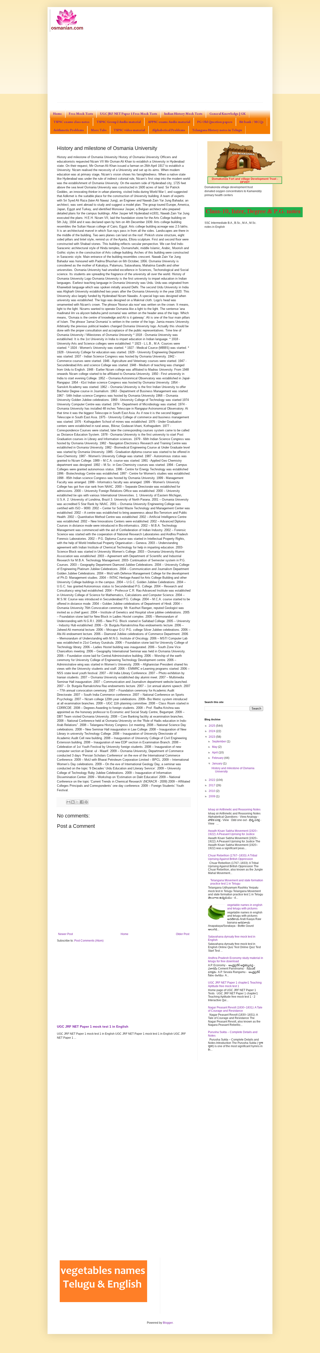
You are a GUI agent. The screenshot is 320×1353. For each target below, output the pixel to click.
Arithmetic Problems (68, 130)
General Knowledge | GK (227, 113)
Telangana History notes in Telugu (217, 130)
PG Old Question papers (214, 122)
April (215, 752)
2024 (212, 731)
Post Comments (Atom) (89, 940)
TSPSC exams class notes (71, 122)
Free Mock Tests (81, 113)
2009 (212, 796)
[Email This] (68, 802)
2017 (212, 785)
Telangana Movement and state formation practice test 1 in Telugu (236, 882)
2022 (212, 780)
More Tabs (99, 130)
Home (57, 113)
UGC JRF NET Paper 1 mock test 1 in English (92, 1026)
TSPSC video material (129, 130)
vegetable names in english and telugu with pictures (244, 906)
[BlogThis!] (73, 802)
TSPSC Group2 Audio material (119, 122)
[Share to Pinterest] (86, 802)
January (217, 763)
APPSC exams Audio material (169, 122)
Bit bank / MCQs (251, 122)
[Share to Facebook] (81, 802)
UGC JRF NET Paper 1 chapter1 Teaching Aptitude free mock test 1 (235, 984)
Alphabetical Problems (168, 130)
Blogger (168, 1322)
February (218, 758)
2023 (212, 736)
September (219, 741)
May (215, 747)
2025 (212, 725)
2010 (212, 791)
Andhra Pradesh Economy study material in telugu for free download (235, 959)
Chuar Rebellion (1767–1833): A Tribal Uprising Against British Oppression (232, 857)
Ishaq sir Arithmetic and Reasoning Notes (234, 809)
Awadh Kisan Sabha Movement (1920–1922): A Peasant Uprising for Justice (233, 832)
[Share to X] (77, 802)
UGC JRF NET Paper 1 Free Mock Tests (128, 113)
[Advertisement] (160, 67)
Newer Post (65, 934)
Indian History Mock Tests (183, 113)
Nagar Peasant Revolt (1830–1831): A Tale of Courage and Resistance (235, 1009)
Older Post (182, 934)
